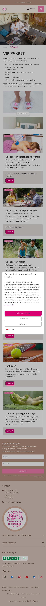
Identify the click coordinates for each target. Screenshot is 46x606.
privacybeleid (9, 305)
